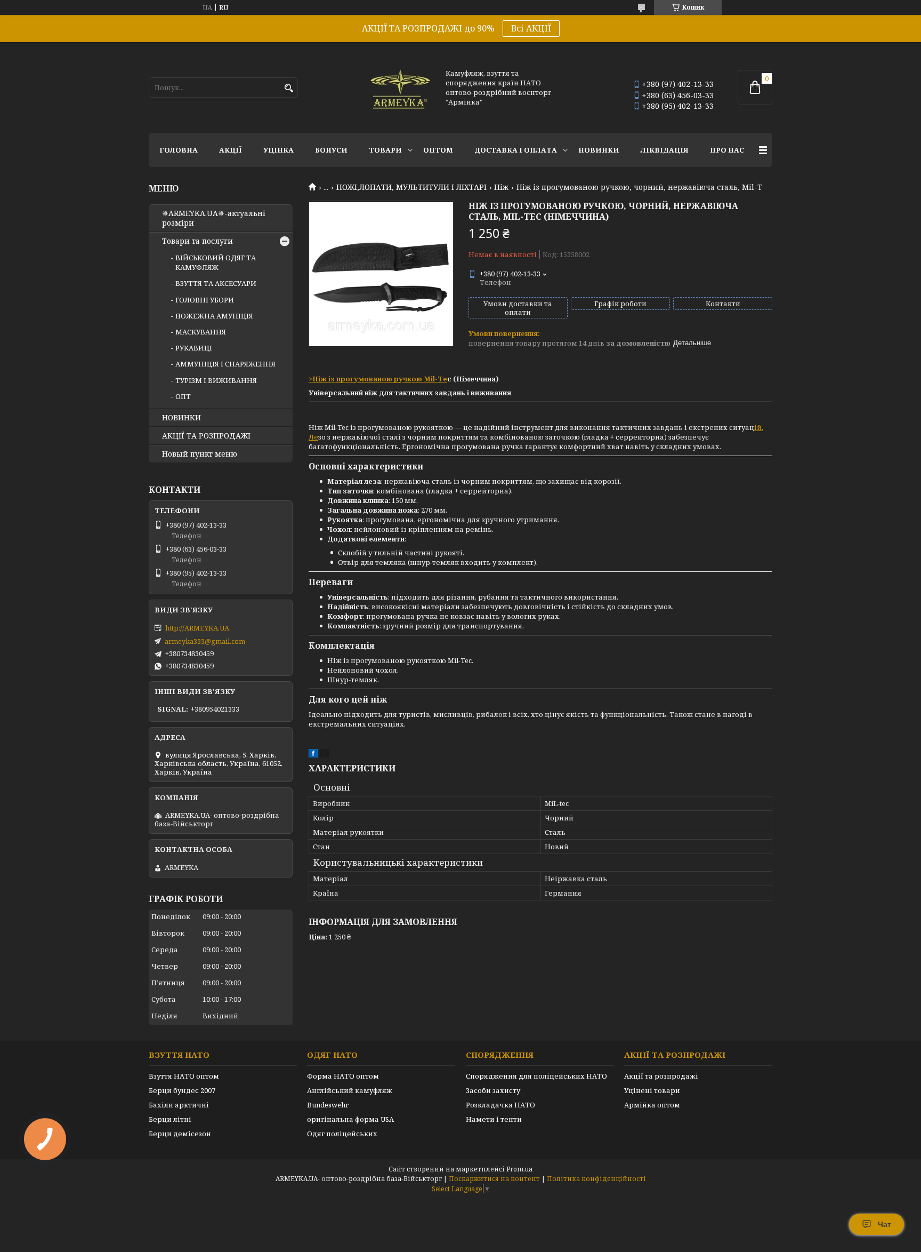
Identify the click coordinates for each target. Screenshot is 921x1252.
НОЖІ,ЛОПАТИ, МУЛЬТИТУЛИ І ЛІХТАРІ (411, 187)
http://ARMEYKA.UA (197, 628)
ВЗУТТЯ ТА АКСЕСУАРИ (215, 283)
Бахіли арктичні (179, 1105)
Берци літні (170, 1119)
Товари (385, 150)
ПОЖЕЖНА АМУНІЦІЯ (214, 316)
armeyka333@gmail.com (205, 641)
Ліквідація (665, 150)
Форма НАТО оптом (343, 1076)
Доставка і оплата (515, 150)
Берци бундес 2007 (182, 1090)
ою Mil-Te (429, 379)
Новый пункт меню (199, 454)
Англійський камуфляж (349, 1090)
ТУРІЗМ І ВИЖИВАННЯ (216, 380)
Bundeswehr (328, 1105)
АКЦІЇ (230, 150)
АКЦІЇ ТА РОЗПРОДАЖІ (206, 436)
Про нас (727, 150)
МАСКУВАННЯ (200, 332)
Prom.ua (519, 1169)
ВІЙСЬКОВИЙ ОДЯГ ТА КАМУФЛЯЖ (215, 262)
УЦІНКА (278, 150)
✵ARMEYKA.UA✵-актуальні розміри (213, 218)
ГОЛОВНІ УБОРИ (204, 300)
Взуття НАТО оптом (184, 1076)
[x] (324, 755)
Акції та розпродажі (661, 1076)
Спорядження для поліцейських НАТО (536, 1076)
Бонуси (331, 150)
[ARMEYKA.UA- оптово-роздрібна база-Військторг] (401, 87)
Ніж (501, 187)
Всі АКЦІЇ (531, 28)
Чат (884, 1224)
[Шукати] (288, 88)
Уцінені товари (652, 1090)
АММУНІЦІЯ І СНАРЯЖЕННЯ (225, 364)
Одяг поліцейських (342, 1133)
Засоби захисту (493, 1090)
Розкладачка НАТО (500, 1105)
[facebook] (313, 755)
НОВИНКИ (598, 150)
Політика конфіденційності (596, 1178)
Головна (178, 150)
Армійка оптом (652, 1105)
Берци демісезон (180, 1133)
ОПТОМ (438, 150)
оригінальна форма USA (350, 1119)
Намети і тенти (494, 1119)
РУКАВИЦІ (193, 348)
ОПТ (183, 396)
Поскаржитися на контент (494, 1178)
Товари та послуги (197, 241)
